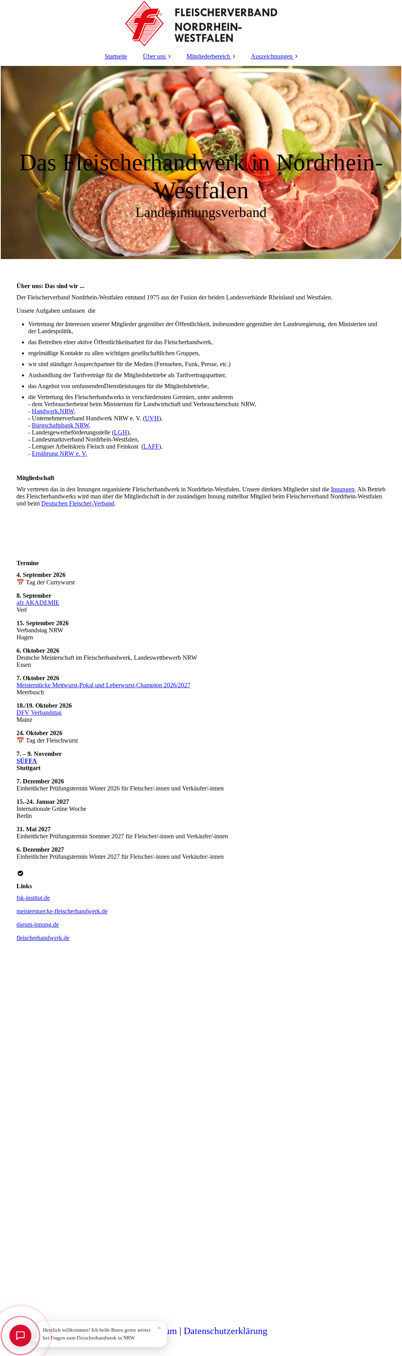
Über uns (154, 56)
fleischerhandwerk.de (42, 937)
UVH (152, 418)
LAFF (151, 446)
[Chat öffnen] (20, 1336)
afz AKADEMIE (37, 602)
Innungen (342, 489)
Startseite (116, 56)
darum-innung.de (37, 924)
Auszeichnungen (271, 56)
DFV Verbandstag (39, 712)
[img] (201, 23)
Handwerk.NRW (53, 411)
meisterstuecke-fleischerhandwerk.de (62, 911)
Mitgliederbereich (208, 56)
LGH (120, 432)
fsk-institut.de (33, 897)
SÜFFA (26, 760)
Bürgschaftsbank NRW (60, 425)
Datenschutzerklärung (225, 1331)
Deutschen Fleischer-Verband (77, 503)
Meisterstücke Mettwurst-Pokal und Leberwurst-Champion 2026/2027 (103, 685)
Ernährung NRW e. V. (59, 453)
